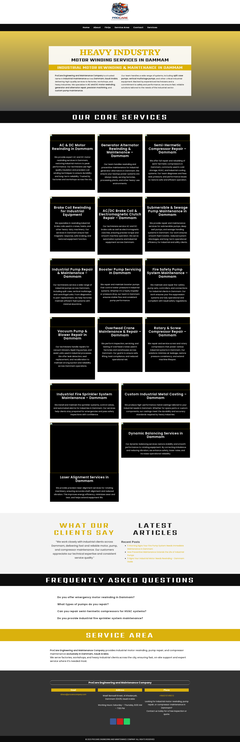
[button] (120, 596)
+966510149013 (166, 695)
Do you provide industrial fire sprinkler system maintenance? (100, 618)
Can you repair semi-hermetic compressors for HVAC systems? (101, 611)
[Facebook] (113, 721)
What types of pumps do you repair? (83, 604)
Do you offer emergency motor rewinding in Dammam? (96, 597)
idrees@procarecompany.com (73, 694)
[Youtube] (120, 721)
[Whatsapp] (127, 721)
